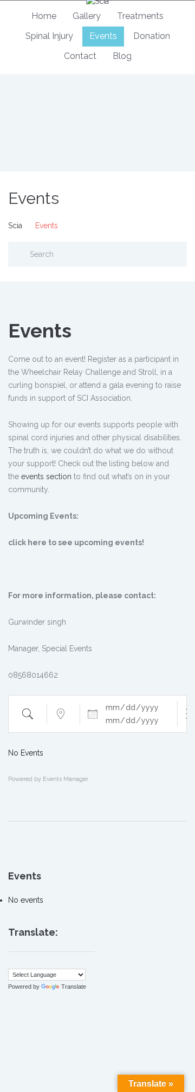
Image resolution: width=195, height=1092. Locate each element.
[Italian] (45, 961)
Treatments (140, 16)
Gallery (87, 16)
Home (43, 16)
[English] (13, 961)
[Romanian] (67, 961)
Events (103, 36)
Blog (122, 56)
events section (46, 476)
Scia (15, 225)
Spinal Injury (49, 36)
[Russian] (78, 961)
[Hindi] (35, 961)
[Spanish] (89, 961)
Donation (151, 36)
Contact (80, 56)
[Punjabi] (56, 961)
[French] (24, 961)
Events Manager (65, 779)
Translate (73, 986)
